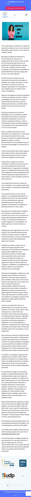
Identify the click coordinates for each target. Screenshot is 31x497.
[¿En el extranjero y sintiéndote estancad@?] (15, 31)
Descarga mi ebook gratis (15, 8)
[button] (26, 15)
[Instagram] (18, 495)
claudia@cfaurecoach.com (11, 434)
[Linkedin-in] (15, 495)
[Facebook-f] (13, 495)
